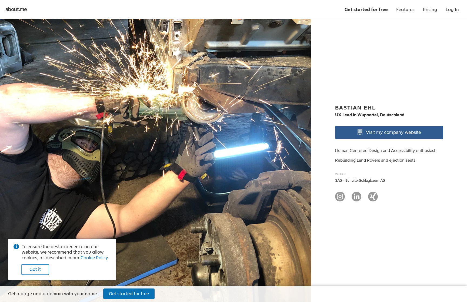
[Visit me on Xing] (373, 199)
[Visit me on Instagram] (340, 199)
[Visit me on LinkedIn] (356, 199)
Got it (35, 269)
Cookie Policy (94, 258)
